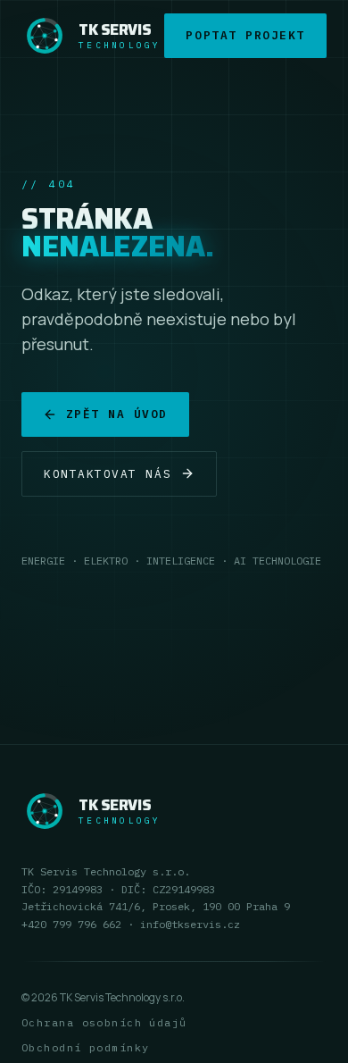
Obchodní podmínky (85, 1047)
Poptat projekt (245, 35)
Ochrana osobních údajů (104, 1022)
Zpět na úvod (117, 414)
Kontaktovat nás (107, 473)
